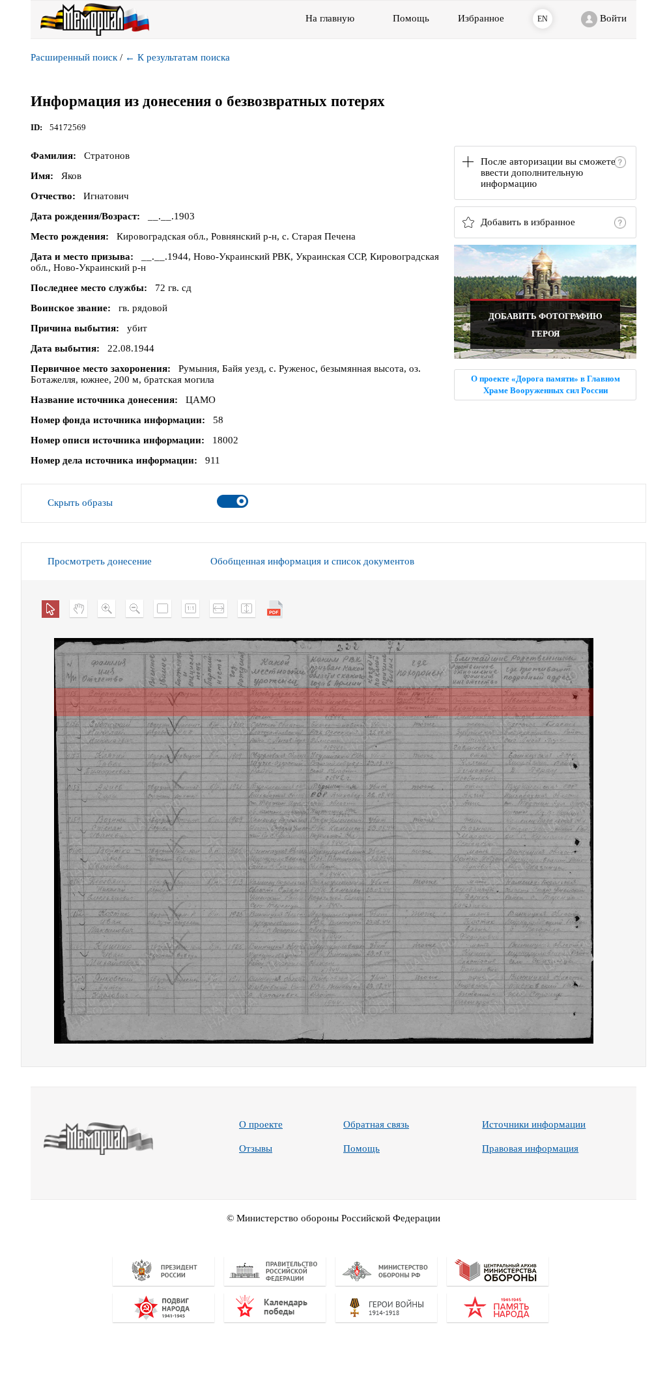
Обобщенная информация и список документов (312, 561)
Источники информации (534, 1124)
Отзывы (255, 1148)
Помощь (361, 1148)
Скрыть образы (80, 502)
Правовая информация (530, 1148)
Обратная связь (376, 1124)
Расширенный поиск (74, 57)
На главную (329, 18)
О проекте (261, 1124)
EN (542, 18)
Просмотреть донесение (100, 561)
